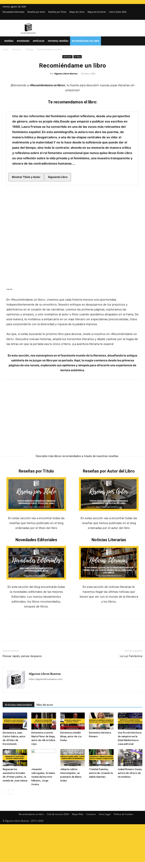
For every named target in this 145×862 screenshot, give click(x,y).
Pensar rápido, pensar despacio (22, 656)
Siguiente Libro (58, 177)
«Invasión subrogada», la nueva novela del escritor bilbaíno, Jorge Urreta (43, 777)
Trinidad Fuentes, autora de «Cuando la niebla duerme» (101, 773)
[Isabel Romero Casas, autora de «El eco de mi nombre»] (130, 757)
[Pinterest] (24, 633)
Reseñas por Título (57, 11)
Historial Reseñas (58, 40)
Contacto (91, 814)
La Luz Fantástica (131, 656)
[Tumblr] (58, 633)
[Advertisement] (72, 415)
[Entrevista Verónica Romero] (101, 721)
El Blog (29, 49)
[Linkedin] (41, 633)
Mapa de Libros (77, 11)
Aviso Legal (105, 814)
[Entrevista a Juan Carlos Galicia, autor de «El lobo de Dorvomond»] (15, 721)
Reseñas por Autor (36, 11)
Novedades (23, 40)
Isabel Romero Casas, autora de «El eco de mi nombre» (130, 773)
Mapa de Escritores (97, 11)
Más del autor (45, 704)
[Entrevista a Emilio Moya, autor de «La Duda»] (72, 721)
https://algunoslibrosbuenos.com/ (45, 679)
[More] (67, 633)
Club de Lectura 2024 (58, 814)
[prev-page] (5, 792)
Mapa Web (77, 814)
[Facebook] (6, 633)
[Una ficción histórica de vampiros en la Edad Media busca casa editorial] (130, 721)
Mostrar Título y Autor (26, 177)
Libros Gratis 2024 (117, 11)
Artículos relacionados (18, 704)
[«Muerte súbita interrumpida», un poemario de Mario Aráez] (72, 757)
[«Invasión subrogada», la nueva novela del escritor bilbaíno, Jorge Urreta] (43, 757)
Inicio (5, 49)
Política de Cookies (123, 814)
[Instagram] (133, 17)
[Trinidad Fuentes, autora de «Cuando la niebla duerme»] (101, 757)
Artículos (38, 40)
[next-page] (11, 792)
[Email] (50, 633)
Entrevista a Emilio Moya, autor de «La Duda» (70, 736)
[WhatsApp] (32, 633)
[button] (137, 41)
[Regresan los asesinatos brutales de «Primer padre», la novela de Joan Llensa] (15, 757)
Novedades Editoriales (13, 11)
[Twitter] (139, 17)
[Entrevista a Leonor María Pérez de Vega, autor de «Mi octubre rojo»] (43, 721)
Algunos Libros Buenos (65, 73)
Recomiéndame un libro (85, 40)
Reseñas (8, 40)
